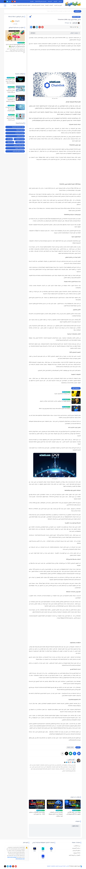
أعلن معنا (50, 1)
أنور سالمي (71, 759)
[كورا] (39, 27)
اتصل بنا (31, 1)
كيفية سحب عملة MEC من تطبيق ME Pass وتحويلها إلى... (73, 813)
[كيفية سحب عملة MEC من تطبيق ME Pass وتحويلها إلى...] (73, 804)
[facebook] (10, 1)
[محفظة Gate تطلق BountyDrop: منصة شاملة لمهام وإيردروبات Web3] (76, 408)
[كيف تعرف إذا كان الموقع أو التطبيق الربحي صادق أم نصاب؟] (20, 116)
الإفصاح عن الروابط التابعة (74, 855)
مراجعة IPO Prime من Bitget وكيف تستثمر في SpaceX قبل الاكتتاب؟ (10, 100)
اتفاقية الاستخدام (76, 850)
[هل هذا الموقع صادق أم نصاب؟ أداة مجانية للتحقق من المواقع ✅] (15, 35)
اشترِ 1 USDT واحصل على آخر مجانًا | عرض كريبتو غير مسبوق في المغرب (10, 81)
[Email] (65, 763)
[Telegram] (67, 763)
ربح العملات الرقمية (19, 148)
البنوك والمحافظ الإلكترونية (24, 5)
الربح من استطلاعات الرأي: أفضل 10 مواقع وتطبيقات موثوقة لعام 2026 (10, 109)
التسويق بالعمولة (20, 130)
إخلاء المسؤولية (76, 852)
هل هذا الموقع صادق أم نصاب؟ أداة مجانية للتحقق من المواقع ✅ (15, 45)
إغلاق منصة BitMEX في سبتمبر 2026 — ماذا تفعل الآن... (37, 813)
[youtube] (15, 1)
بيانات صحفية (10, 142)
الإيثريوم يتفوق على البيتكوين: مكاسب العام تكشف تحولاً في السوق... (55, 401)
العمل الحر (9, 139)
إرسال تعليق (75, 826)
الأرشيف (55, 1)
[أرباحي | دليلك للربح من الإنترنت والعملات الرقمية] (72, 4)
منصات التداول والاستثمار (38, 5)
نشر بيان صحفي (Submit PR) (40, 1)
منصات (14, 5)
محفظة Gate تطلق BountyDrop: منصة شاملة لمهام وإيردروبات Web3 (55, 408)
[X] (34, 27)
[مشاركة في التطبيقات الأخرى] (62, 753)
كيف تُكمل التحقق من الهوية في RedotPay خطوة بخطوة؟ (60, 11)
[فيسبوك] (31, 27)
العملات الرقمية (49, 5)
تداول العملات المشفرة (19, 145)
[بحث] (5, 5)
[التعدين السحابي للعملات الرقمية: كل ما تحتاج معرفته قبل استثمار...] (55, 804)
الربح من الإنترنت (58, 5)
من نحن (60, 1)
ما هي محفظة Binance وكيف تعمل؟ (62, 393)
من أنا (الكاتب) (77, 845)
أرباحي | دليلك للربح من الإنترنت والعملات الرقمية (58, 866)
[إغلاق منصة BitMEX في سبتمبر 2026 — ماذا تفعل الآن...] (37, 804)
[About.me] (75, 763)
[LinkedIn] (73, 763)
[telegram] (7, 1)
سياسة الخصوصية (76, 848)
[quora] (12, 1)
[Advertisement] (55, 63)
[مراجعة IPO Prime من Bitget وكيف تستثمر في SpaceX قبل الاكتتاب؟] (20, 98)
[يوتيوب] (42, 27)
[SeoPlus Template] (81, 866)
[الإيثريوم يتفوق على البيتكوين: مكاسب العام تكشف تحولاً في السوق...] (76, 401)
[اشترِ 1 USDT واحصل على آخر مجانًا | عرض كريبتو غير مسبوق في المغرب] (20, 79)
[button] (74, 753)
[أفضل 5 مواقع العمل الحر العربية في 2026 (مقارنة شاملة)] (20, 88)
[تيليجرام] (37, 27)
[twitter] (5, 1)
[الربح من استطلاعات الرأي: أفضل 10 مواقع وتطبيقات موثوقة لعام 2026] (20, 107)
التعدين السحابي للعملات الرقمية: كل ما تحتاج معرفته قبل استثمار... (56, 814)
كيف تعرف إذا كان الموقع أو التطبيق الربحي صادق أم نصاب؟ (11, 118)
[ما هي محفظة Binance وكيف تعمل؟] (76, 394)
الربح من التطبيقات (20, 139)
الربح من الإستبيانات (19, 133)
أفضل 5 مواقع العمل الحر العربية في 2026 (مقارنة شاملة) (11, 90)
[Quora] (71, 763)
